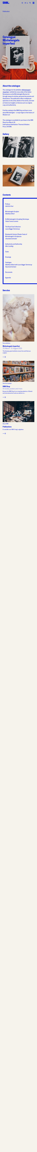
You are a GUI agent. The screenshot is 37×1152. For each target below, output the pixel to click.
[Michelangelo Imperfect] (18, 317)
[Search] (30, 3)
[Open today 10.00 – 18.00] (22, 3)
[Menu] (33, 3)
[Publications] (18, 411)
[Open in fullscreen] (18, 147)
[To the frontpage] (6, 2)
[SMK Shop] (18, 371)
